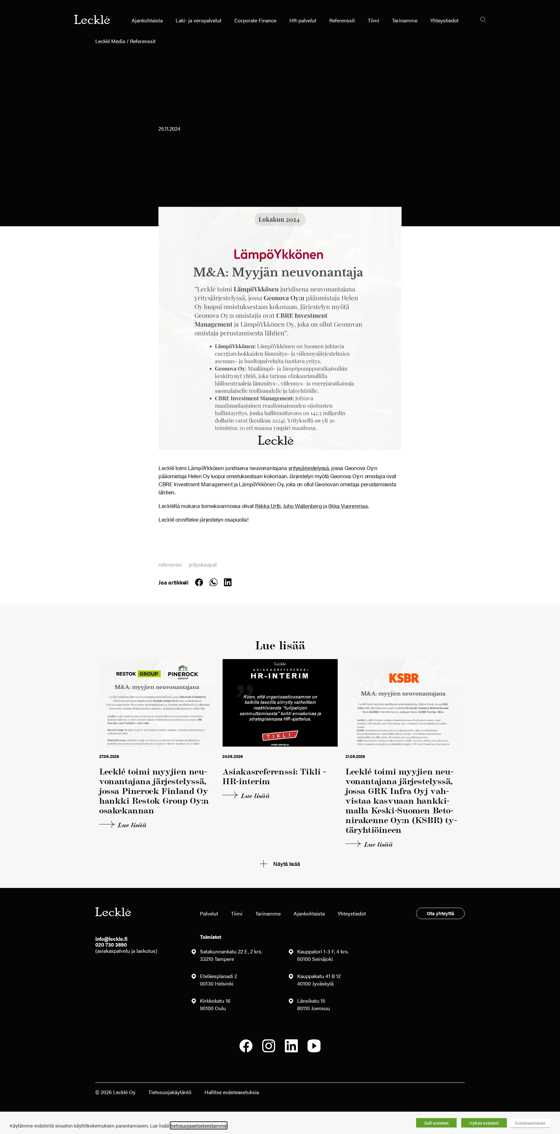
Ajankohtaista (147, 20)
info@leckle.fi (111, 938)
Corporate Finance (255, 20)
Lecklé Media (110, 41)
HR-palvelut (302, 20)
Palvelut (209, 913)
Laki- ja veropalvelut (198, 20)
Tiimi (373, 20)
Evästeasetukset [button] (530, 1123)
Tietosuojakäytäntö (170, 1092)
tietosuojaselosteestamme (198, 1125)
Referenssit (342, 20)
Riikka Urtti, (268, 506)
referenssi (169, 564)
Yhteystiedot (444, 20)
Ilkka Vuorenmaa (347, 506)
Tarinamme (404, 20)
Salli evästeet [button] (436, 1123)
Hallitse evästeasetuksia (231, 1092)
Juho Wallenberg (302, 506)
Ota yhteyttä (440, 913)
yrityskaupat (203, 564)
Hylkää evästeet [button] (484, 1123)
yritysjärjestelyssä (308, 468)
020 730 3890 (111, 944)
